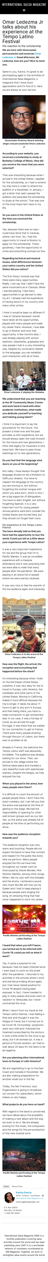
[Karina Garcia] (9, 1197)
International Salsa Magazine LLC (29, 1198)
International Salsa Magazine (24, 4)
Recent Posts (17, 1186)
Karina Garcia (23, 1192)
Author (6, 1186)
